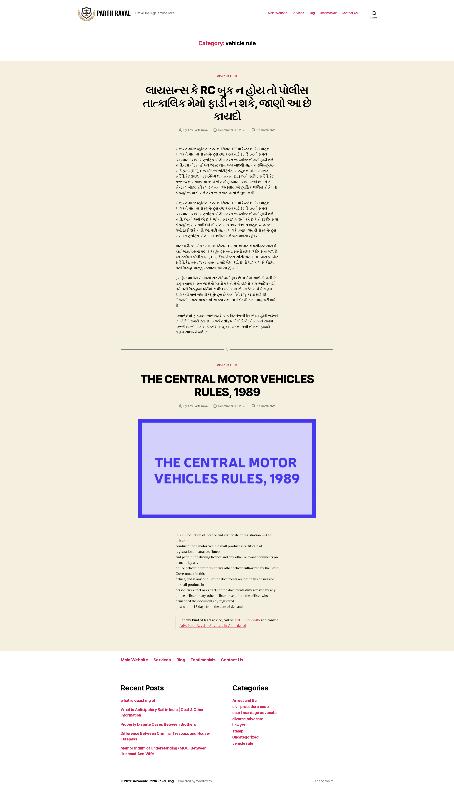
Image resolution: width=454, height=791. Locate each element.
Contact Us (350, 13)
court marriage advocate (254, 712)
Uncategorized (245, 737)
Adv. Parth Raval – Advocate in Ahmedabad (212, 625)
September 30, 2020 (232, 130)
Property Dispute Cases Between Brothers (158, 724)
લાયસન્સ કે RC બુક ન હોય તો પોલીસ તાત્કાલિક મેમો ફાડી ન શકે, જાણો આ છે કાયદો (227, 103)
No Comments (266, 130)
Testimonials (328, 13)
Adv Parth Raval (198, 130)
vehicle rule (227, 76)
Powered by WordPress (195, 781)
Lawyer (238, 725)
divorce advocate (247, 719)
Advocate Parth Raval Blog (153, 781)
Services (298, 13)
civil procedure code (250, 706)
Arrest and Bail (245, 700)
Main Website (277, 13)
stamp (237, 731)
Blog (312, 13)
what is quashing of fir (140, 700)
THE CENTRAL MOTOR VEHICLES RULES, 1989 (227, 385)
